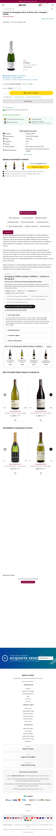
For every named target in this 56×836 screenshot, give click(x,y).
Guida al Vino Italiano (28, 728)
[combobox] (26, 8)
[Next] (51, 394)
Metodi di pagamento (28, 693)
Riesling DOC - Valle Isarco (11, 176)
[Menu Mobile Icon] (3, 5)
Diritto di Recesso (28, 718)
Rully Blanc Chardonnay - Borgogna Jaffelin (41, 466)
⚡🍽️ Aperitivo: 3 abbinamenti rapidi (14, 226)
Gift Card (28, 701)
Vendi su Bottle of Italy (28, 738)
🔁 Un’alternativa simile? (13, 222)
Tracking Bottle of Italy (28, 711)
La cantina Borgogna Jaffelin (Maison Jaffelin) (16, 310)
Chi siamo (28, 688)
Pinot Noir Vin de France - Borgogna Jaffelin (40, 413)
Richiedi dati (28, 741)
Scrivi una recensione (28, 582)
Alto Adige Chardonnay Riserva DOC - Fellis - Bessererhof (18, 173)
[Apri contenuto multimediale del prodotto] (11, 56)
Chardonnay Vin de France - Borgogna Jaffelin (15, 413)
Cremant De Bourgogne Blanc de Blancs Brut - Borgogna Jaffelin (20, 171)
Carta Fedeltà (28, 731)
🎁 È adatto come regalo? (41, 218)
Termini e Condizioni (28, 716)
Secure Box (28, 699)
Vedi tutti (49, 346)
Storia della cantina (14, 315)
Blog (28, 696)
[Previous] (5, 394)
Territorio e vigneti (14, 335)
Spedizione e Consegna (28, 691)
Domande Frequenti (28, 713)
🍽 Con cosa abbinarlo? (14, 218)
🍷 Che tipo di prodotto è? (27, 218)
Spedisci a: (5, 88)
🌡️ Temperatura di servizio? (42, 222)
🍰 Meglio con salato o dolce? (31, 226)
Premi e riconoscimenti (15, 341)
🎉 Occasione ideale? (45, 226)
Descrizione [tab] (8, 232)
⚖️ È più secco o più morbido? (27, 222)
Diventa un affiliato (28, 733)
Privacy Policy (28, 721)
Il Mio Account (28, 708)
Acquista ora (28, 101)
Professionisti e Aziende (28, 736)
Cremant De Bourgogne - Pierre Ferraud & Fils (15, 466)
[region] (11, 56)
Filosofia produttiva (14, 330)
